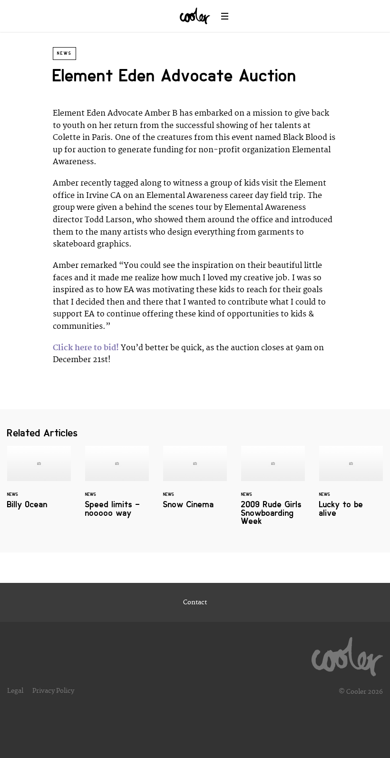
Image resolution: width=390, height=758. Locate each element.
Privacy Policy (53, 691)
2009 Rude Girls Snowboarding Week (273, 491)
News (64, 53)
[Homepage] (347, 654)
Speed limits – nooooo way (117, 487)
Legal (15, 691)
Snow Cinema (195, 483)
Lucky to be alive (351, 487)
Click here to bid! (86, 348)
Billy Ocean (39, 483)
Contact (195, 602)
